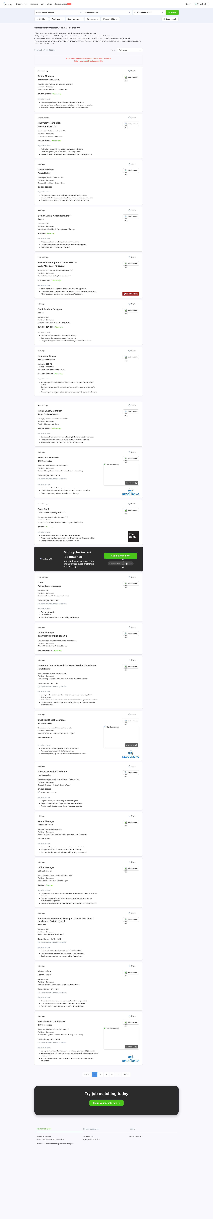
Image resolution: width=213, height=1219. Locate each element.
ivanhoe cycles (44, 775)
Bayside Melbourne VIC (55, 178)
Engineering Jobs (88, 1136)
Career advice (46, 4)
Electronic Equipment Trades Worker (57, 262)
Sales (40, 934)
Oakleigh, (41, 419)
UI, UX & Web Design (62, 322)
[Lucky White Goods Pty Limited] (130, 293)
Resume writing (60, 4)
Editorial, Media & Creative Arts (49, 985)
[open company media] (121, 474)
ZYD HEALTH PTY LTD (47, 126)
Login (188, 4)
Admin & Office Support (46, 89)
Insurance (41, 369)
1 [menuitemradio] (94, 1074)
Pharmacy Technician (49, 123)
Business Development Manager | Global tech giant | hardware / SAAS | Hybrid (66, 919)
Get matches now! (120, 555)
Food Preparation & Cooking (73, 522)
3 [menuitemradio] (106, 1074)
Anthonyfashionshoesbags (49, 586)
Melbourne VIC (43, 224)
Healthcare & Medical (45, 136)
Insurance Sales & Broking (56, 369)
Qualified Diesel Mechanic (52, 720)
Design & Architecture (45, 322)
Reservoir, (41, 270)
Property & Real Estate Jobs (91, 1139)
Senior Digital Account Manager (54, 216)
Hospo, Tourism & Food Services (49, 522)
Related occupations (91, 1129)
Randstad (126, 38)
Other (67, 596)
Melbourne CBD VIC (45, 364)
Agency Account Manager (66, 229)
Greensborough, (44, 640)
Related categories (44, 1129)
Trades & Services (44, 276)
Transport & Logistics (45, 183)
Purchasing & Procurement (78, 679)
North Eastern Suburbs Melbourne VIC (59, 270)
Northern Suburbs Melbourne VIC (59, 728)
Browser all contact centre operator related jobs (55, 1144)
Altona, (40, 673)
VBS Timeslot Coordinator (52, 1021)
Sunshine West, (43, 84)
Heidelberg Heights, (45, 780)
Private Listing (44, 173)
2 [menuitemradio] (100, 1074)
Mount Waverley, (44, 875)
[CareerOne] (9, 4)
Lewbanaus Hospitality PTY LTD (51, 513)
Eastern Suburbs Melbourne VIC (56, 419)
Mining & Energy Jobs (135, 1136)
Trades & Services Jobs (44, 1136)
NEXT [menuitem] (126, 1074)
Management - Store (51, 424)
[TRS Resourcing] (130, 492)
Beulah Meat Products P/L (49, 80)
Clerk (40, 582)
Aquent (41, 219)
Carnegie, (41, 517)
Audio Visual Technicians (70, 985)
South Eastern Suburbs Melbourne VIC (51, 131)
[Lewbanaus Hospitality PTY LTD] (130, 536)
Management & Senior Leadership (75, 834)
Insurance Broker (47, 356)
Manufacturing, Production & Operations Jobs (50, 1139)
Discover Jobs (21, 4)
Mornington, (42, 178)
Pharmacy (58, 136)
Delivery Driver (46, 169)
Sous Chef (43, 509)
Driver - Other (60, 183)
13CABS (106, 38)
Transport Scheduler (48, 457)
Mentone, (41, 829)
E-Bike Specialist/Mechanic (52, 771)
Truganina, (42, 465)
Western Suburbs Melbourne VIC (61, 84)
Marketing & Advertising (46, 229)
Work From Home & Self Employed (50, 596)
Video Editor (44, 971)
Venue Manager (46, 821)
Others (132, 1129)
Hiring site (34, 4)
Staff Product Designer (50, 309)
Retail (40, 424)
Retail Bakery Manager (50, 411)
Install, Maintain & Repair (62, 276)
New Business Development (54, 934)
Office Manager (46, 76)
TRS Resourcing (45, 461)
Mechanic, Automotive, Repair (63, 733)
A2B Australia (114, 38)
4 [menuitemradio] (111, 1074)
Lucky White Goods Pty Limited (51, 266)
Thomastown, (43, 728)
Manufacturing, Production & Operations (52, 679)
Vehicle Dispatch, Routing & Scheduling (69, 471)
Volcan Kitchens (45, 871)
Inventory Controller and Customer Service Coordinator (67, 665)
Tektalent (42, 925)
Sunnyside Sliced (45, 825)
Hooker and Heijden (46, 359)
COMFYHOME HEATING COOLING (52, 636)
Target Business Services (48, 414)
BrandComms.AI (45, 975)
